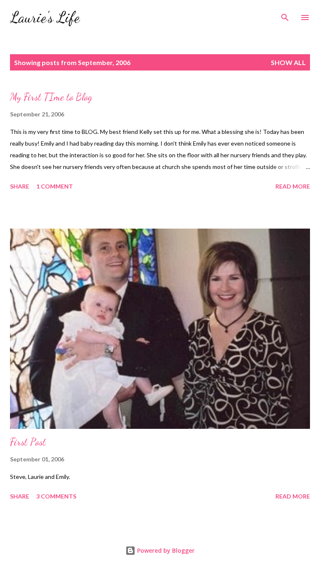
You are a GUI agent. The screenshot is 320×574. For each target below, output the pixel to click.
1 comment (54, 186)
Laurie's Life (45, 17)
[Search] (285, 15)
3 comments (56, 496)
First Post (28, 442)
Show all (288, 62)
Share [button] (19, 186)
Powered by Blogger (165, 550)
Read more (292, 186)
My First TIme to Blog (51, 97)
